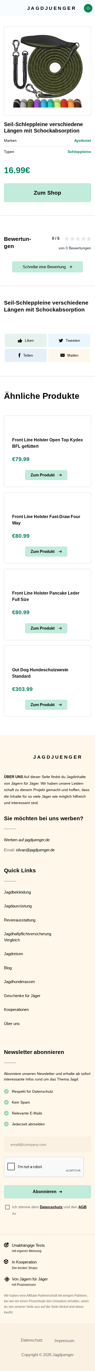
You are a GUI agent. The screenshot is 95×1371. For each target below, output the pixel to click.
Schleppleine (79, 152)
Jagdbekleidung (17, 892)
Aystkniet (82, 140)
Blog (8, 968)
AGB (82, 1207)
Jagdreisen (13, 953)
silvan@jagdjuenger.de (35, 850)
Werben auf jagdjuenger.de (27, 840)
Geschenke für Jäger (22, 995)
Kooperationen (16, 1009)
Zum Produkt (43, 475)
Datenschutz (51, 1207)
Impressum (64, 1340)
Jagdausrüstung (18, 906)
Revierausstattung (19, 920)
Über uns (12, 1023)
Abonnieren (44, 1191)
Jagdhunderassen (19, 981)
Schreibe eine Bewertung (44, 266)
